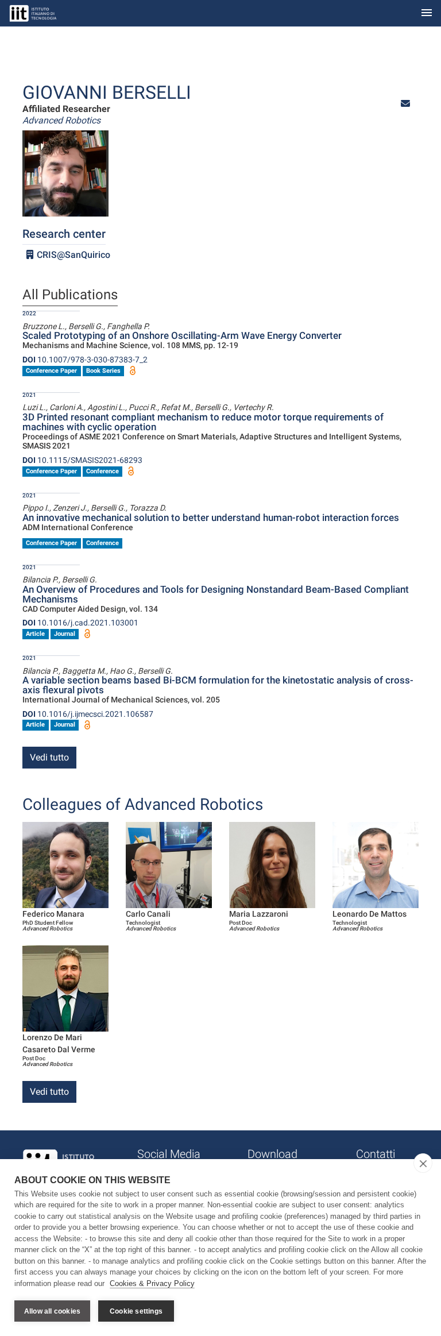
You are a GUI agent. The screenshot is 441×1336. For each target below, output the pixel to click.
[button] (405, 103)
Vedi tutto (49, 757)
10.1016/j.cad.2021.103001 (80, 622)
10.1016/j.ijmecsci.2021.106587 (87, 714)
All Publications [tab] (70, 295)
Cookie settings (136, 1311)
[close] (422, 1163)
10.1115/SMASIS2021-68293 (82, 460)
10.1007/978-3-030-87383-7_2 (85, 359)
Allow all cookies (52, 1311)
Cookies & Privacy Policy (152, 1283)
